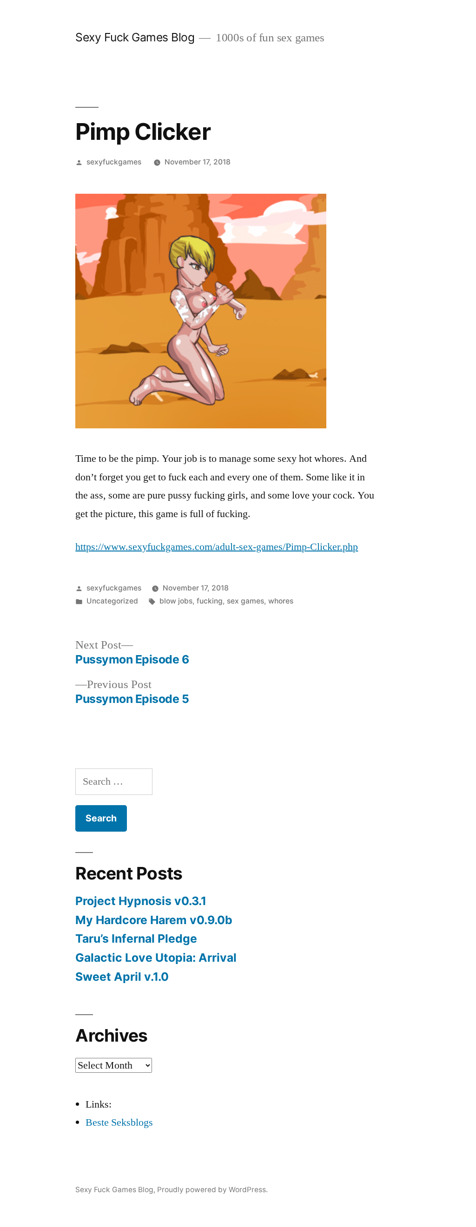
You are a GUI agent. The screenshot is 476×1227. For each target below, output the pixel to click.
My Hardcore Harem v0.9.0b (153, 920)
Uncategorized (112, 601)
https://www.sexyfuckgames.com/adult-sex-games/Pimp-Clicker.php (216, 546)
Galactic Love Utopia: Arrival (156, 958)
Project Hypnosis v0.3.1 (140, 901)
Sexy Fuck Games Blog (134, 37)
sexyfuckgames (113, 161)
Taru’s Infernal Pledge (137, 938)
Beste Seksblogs (119, 1122)
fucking (210, 601)
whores (280, 601)
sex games (245, 601)
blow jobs (175, 601)
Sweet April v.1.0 (122, 977)
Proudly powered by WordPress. (212, 1189)
